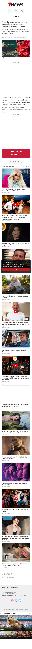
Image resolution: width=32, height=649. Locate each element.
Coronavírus (9, 577)
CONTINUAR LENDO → (16, 153)
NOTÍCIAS (8, 574)
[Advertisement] (16, 79)
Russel (24, 37)
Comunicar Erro (15, 161)
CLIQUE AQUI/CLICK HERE (20, 595)
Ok (16, 269)
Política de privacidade (12, 587)
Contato (4, 587)
